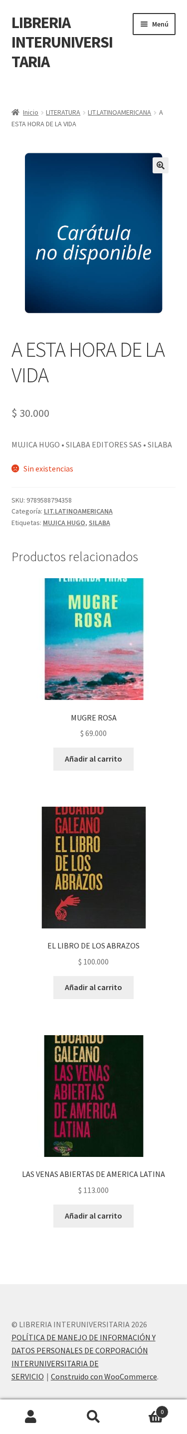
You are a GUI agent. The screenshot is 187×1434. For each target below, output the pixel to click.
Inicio (30, 112)
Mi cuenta (31, 1417)
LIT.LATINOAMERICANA (119, 112)
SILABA (99, 522)
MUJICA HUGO (64, 522)
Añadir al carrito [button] (93, 759)
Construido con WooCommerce (104, 1376)
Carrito (144, 1408)
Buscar (93, 1417)
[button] (161, 165)
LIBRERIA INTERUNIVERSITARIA (62, 42)
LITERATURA (63, 112)
